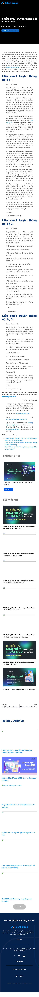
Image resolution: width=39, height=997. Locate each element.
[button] (19, 907)
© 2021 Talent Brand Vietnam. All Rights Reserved (19, 983)
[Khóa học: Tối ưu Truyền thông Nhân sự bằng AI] (19, 471)
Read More (7, 489)
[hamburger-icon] (36, 3)
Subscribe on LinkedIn (10, 31)
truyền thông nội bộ (12, 67)
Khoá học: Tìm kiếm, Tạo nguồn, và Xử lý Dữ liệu (19, 689)
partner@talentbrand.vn (19, 969)
